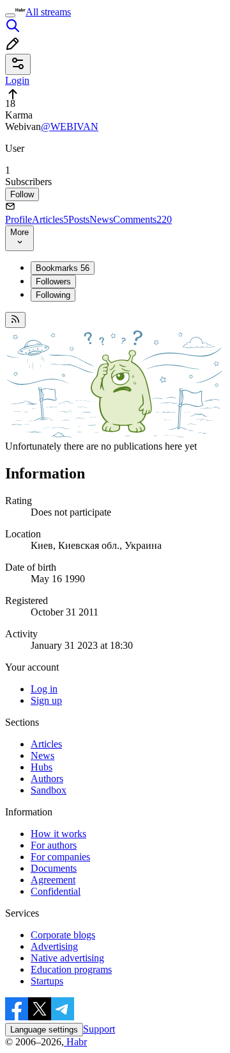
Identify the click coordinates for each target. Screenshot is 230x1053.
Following (53, 295)
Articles (50, 219)
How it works (58, 833)
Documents (54, 868)
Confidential (55, 891)
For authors (54, 845)
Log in (44, 688)
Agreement (53, 879)
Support (99, 1029)
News (101, 219)
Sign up (46, 700)
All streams (48, 11)
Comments (142, 219)
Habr (75, 1041)
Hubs (41, 767)
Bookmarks (62, 268)
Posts (78, 219)
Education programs (71, 969)
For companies (60, 856)
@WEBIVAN (69, 126)
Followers (53, 281)
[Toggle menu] (10, 15)
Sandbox (48, 790)
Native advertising (67, 957)
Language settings (44, 1029)
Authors (47, 778)
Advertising (54, 946)
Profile (18, 219)
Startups (47, 980)
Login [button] (17, 80)
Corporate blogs (63, 934)
